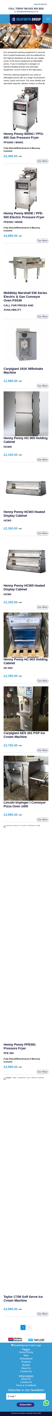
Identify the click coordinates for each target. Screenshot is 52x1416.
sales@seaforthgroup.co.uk (27, 12)
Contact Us (26, 1371)
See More (43, 161)
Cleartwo (22, 1413)
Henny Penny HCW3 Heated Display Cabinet (24, 513)
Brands (26, 1365)
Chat (46, 1403)
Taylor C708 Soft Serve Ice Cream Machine (23, 1298)
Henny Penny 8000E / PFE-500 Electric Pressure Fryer (24, 215)
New (26, 1355)
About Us (26, 1368)
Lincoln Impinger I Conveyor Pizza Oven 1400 (25, 804)
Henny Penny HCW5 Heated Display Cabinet (24, 587)
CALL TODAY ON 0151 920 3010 (26, 8)
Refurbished (26, 1358)
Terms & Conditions (26, 1385)
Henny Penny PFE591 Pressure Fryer (20, 1046)
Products (26, 1362)
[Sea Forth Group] (26, 19)
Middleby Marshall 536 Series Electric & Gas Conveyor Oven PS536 (25, 296)
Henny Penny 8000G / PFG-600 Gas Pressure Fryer (24, 135)
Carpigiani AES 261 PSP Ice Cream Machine (24, 735)
